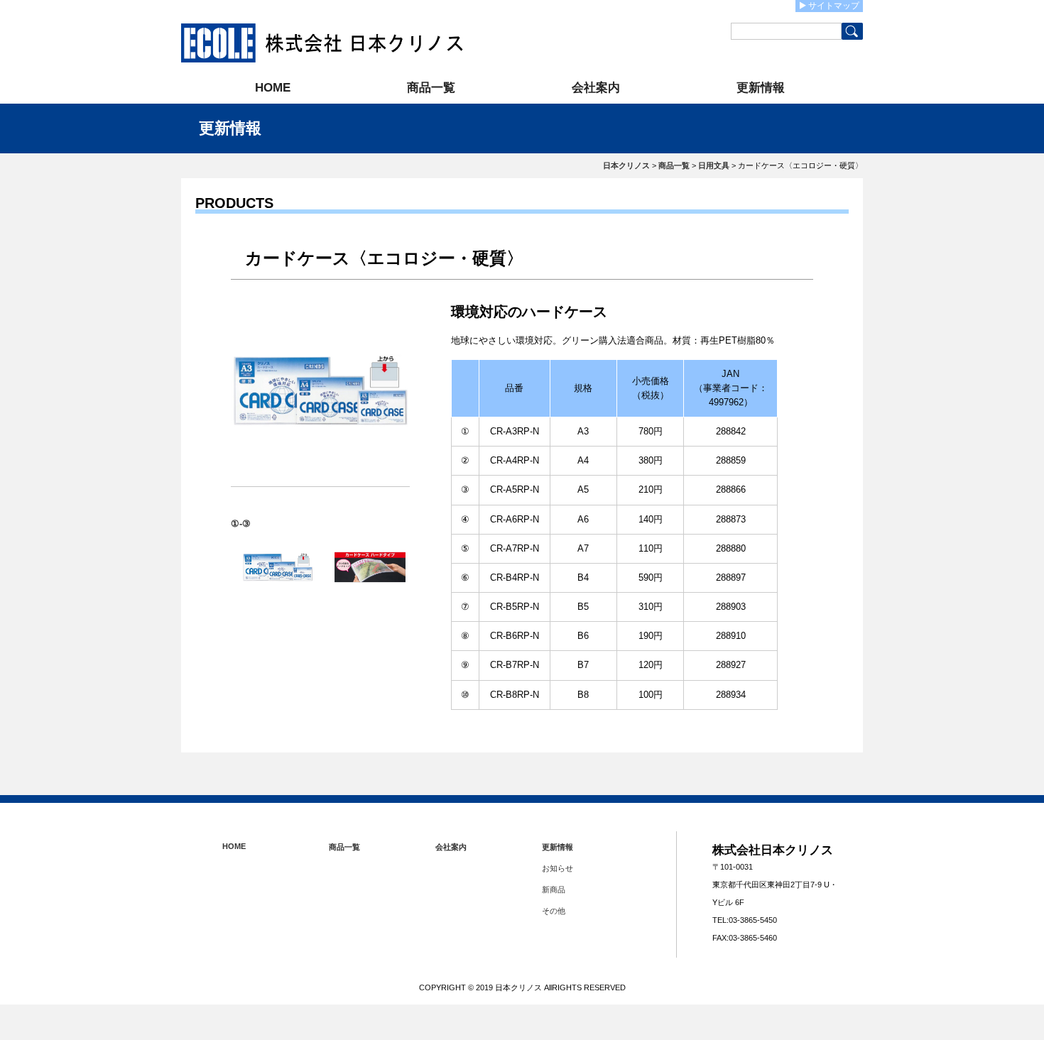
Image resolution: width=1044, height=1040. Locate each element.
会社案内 (596, 87)
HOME (272, 87)
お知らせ (557, 868)
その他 (553, 911)
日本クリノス (626, 165)
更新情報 (760, 87)
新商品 (553, 889)
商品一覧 (431, 87)
